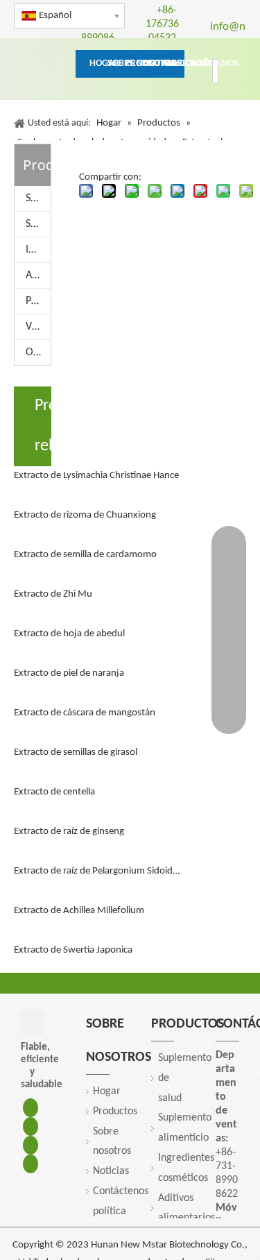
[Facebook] (30, 1107)
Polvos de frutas (38, 301)
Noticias (111, 1171)
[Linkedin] (30, 1126)
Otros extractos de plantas (38, 352)
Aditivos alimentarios (38, 275)
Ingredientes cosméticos (38, 249)
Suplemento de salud (38, 198)
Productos (115, 1111)
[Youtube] (30, 1164)
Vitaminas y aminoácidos (38, 326)
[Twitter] (30, 1145)
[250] (32, 1023)
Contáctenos (120, 1191)
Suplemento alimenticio (38, 224)
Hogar (107, 1091)
